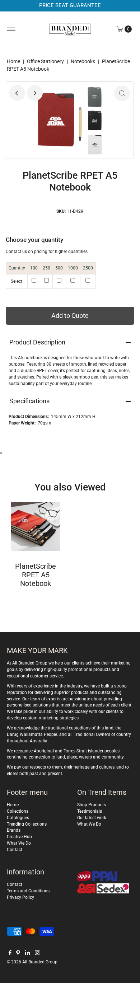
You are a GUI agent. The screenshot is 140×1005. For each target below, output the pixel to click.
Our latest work (91, 817)
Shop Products (91, 804)
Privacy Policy (20, 897)
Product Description (37, 342)
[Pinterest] (18, 953)
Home (13, 61)
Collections (17, 811)
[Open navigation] (11, 29)
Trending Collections (27, 824)
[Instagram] (37, 953)
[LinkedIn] (27, 953)
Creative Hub (19, 836)
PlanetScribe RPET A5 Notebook (35, 575)
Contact (14, 849)
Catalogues (18, 817)
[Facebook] (10, 953)
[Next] (35, 93)
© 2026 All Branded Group (32, 961)
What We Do (19, 843)
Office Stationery (45, 61)
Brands (13, 830)
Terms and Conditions (28, 890)
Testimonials (89, 811)
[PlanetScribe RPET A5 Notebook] (35, 526)
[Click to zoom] (122, 93)
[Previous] (17, 93)
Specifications (29, 401)
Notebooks (83, 61)
